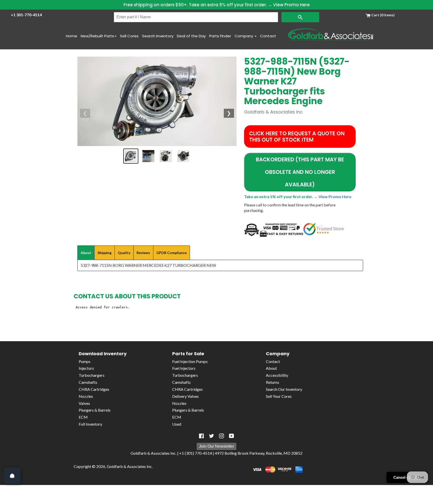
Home (71, 36)
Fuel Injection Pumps (190, 361)
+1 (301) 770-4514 (195, 453)
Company (244, 36)
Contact (268, 36)
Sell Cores (129, 36)
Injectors (86, 368)
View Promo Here (291, 5)
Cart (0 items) (383, 15)
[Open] (12, 475)
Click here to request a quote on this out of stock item (297, 136)
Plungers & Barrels (95, 410)
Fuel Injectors (183, 368)
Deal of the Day (191, 36)
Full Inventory (90, 424)
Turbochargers (91, 375)
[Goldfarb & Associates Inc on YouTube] (231, 435)
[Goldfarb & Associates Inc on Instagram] (221, 435)
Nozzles (86, 396)
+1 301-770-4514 (26, 14)
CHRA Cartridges (94, 389)
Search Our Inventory (284, 389)
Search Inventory (157, 36)
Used (176, 424)
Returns (272, 382)
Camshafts (88, 382)
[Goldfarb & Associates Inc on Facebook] (201, 435)
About (271, 368)
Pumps (84, 361)
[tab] (85, 253)
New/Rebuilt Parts (97, 36)
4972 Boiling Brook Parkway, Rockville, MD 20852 (258, 453)
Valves (84, 403)
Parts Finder (220, 36)
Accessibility (277, 375)
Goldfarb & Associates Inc (129, 466)
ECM (83, 417)
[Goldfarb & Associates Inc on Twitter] (211, 435)
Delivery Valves (185, 396)
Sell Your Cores (279, 396)
